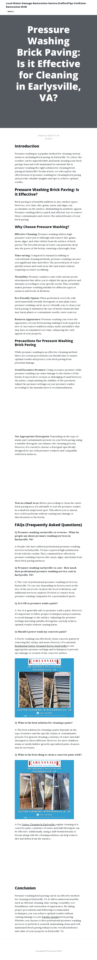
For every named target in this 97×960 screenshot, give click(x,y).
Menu (10, 12)
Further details (50, 916)
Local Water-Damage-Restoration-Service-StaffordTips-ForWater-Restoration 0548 (46, 5)
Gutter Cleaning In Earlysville (38, 824)
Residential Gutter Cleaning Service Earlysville (41, 645)
